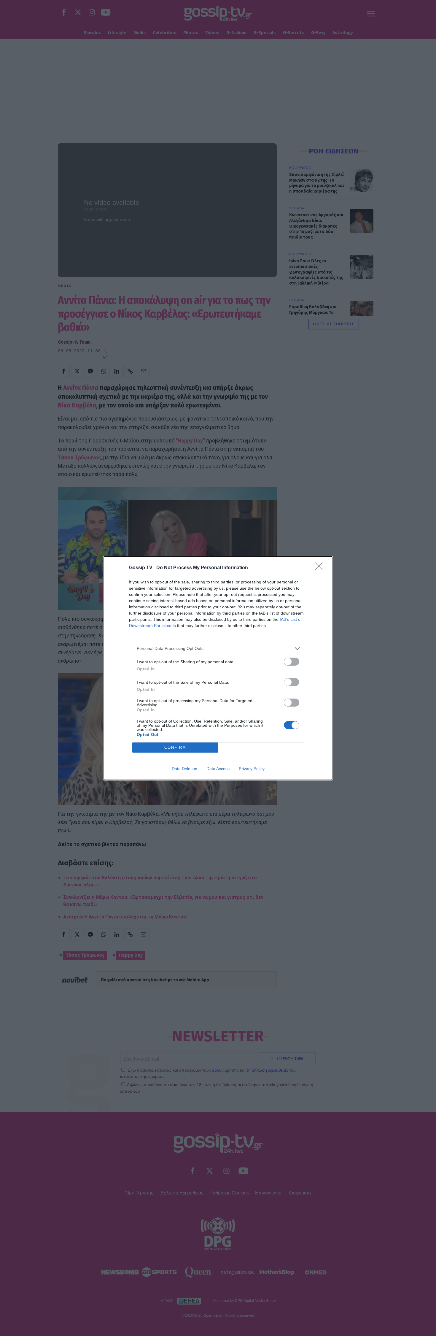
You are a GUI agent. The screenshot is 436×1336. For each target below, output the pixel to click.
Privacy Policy (252, 768)
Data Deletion (184, 768)
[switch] (291, 662)
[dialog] (218, 668)
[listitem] (218, 648)
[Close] (320, 568)
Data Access (218, 768)
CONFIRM (175, 747)
